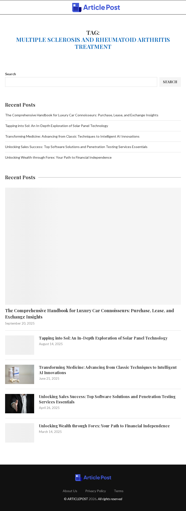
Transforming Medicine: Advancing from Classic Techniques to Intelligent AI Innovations (72, 136)
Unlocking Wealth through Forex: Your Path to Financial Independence (58, 157)
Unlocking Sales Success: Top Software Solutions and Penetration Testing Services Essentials (76, 147)
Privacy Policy (95, 491)
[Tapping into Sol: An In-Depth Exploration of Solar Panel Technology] (19, 345)
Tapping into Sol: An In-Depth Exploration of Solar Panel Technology (56, 126)
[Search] (178, 7)
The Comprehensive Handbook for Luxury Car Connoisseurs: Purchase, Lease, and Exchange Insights (81, 115)
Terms (119, 491)
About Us (70, 491)
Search (10, 74)
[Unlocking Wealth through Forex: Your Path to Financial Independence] (19, 433)
